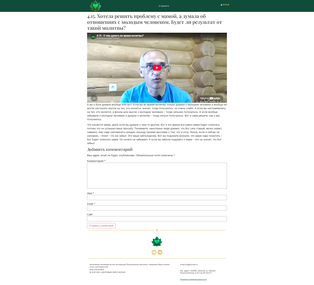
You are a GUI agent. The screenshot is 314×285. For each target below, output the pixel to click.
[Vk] (160, 252)
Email (91, 204)
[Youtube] (154, 252)
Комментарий (96, 161)
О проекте (164, 6)
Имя (90, 193)
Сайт (90, 214)
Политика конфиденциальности (193, 279)
